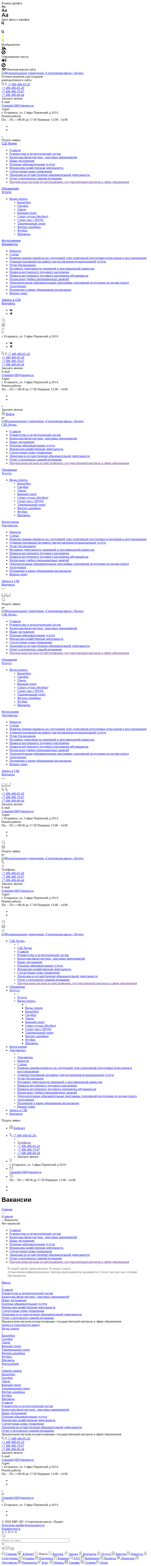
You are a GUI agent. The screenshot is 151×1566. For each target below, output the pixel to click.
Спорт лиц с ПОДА (30, 220)
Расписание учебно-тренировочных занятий (39, 279)
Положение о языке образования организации (40, 289)
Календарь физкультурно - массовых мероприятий (43, 157)
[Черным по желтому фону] (3, 36)
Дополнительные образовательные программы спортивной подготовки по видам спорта (69, 282)
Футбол (22, 230)
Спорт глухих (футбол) (32, 216)
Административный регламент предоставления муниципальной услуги (57, 261)
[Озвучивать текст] (4, 61)
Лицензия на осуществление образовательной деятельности (49, 175)
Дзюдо (21, 209)
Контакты (8, 303)
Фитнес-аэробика (29, 227)
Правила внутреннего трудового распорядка (39, 272)
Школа (6, 1282)
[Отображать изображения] (4, 48)
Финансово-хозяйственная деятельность (36, 167)
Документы (10, 244)
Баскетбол (24, 202)
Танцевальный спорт (31, 223)
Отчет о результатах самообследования (35, 178)
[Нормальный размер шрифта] (4, 11)
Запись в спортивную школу (21, 1325)
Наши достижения (21, 160)
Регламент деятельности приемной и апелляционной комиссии (51, 268)
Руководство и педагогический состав (35, 153)
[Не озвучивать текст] (4, 66)
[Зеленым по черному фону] (3, 41)
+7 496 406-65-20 (18, 84)
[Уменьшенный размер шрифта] (3, 6)
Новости (15, 251)
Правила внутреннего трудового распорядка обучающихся (48, 275)
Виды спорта (18, 198)
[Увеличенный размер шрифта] (5, 16)
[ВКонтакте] (10, 310)
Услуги (6, 192)
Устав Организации (22, 265)
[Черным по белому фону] (3, 23)
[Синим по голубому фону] (3, 32)
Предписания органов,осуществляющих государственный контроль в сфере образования (69, 182)
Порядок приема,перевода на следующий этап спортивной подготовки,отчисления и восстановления (77, 258)
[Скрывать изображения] (4, 53)
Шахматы (23, 234)
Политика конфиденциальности (23, 1525)
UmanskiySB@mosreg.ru (18, 105)
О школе (15, 150)
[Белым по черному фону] (3, 28)
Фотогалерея (11, 240)
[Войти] (3, 325)
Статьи (14, 254)
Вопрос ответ (18, 293)
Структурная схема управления (30, 171)
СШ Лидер (9, 143)
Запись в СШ (11, 300)
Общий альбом (12, 1370)
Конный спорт (27, 213)
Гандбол (23, 205)
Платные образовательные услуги (32, 164)
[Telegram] (10, 313)
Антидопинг (18, 286)
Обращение (10, 188)
